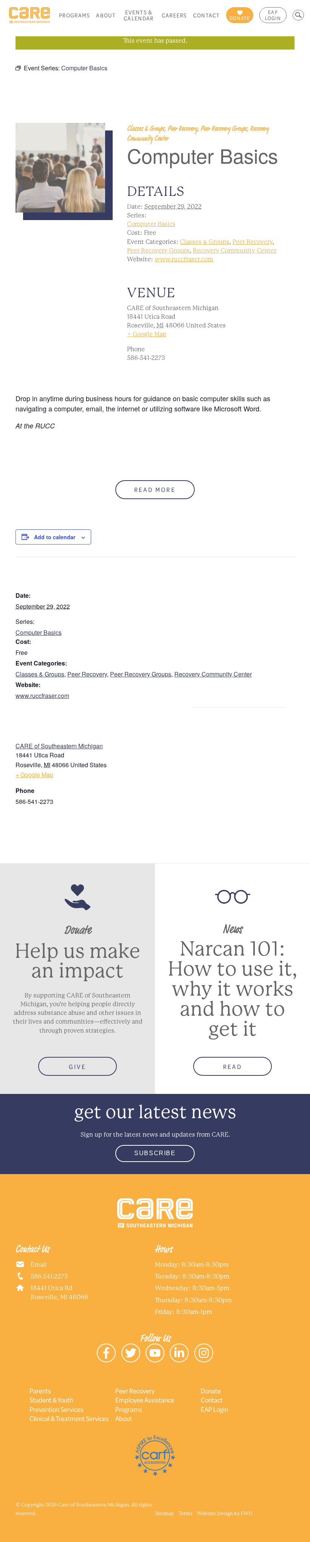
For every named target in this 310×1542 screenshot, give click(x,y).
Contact (206, 15)
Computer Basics (151, 224)
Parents (40, 1391)
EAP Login (273, 15)
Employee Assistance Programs (144, 1404)
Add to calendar (54, 537)
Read (232, 1066)
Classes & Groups (204, 241)
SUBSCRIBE (154, 1153)
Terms (185, 1513)
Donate (211, 1391)
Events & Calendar (138, 15)
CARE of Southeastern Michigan (59, 746)
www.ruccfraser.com (184, 259)
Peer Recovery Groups (158, 250)
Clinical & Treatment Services (69, 1418)
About (105, 15)
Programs (74, 15)
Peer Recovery (252, 241)
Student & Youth (51, 1400)
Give (77, 1066)
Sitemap (164, 1513)
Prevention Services (56, 1409)
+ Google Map (146, 334)
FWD (247, 1513)
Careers (174, 15)
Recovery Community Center (234, 250)
